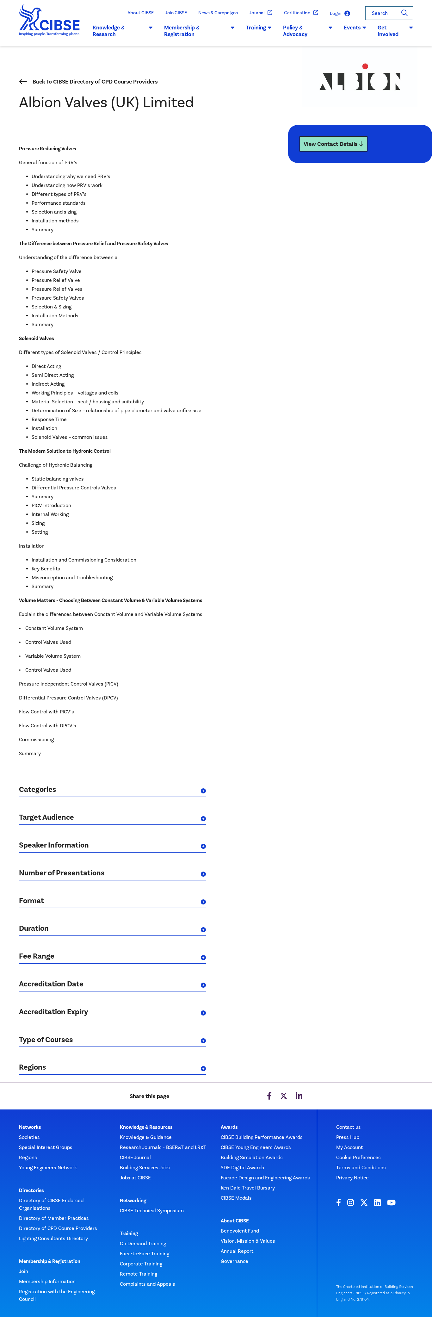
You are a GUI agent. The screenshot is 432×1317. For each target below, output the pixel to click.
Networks (30, 1127)
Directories (31, 1190)
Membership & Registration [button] (182, 31)
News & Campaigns (218, 13)
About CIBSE (140, 13)
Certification (297, 13)
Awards (229, 1127)
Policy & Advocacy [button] (295, 31)
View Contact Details (331, 143)
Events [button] (352, 27)
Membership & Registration (49, 1261)
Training (129, 1233)
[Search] (404, 13)
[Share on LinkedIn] (299, 1096)
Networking (133, 1200)
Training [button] (256, 27)
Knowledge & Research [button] (109, 31)
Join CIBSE (176, 13)
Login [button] (335, 13)
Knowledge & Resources (146, 1127)
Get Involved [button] (388, 31)
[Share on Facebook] (269, 1096)
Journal (256, 13)
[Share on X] (283, 1096)
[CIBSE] (50, 25)
